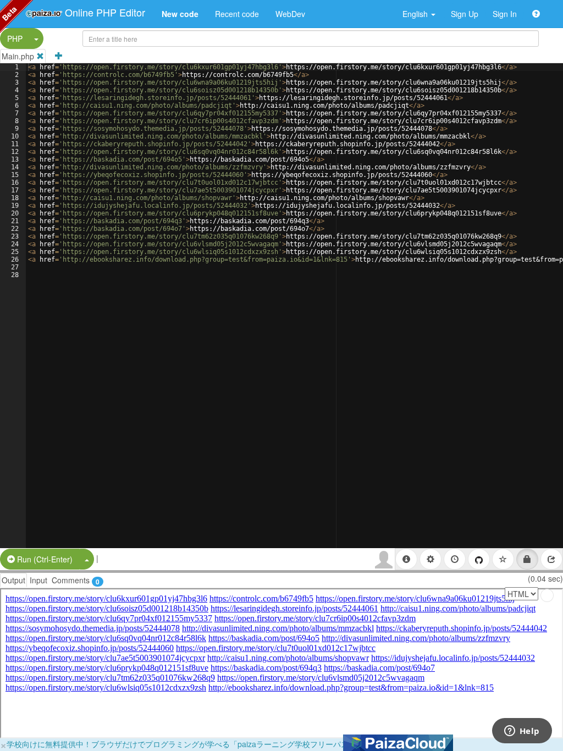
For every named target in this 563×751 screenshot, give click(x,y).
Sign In (505, 13)
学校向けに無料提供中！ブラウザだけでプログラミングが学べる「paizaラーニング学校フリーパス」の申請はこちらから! (217, 743)
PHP (15, 38)
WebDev (290, 13)
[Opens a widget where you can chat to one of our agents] (522, 732)
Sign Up (464, 13)
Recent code (237, 13)
